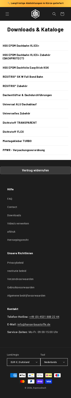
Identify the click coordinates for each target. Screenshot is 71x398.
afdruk (11, 231)
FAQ (9, 198)
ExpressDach (39, 388)
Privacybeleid (15, 262)
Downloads (14, 215)
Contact (12, 207)
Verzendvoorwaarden (20, 279)
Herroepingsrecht (18, 239)
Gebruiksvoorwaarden (20, 287)
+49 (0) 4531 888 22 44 (44, 316)
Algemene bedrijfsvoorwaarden (26, 295)
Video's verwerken (18, 223)
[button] (7, 14)
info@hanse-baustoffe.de (33, 324)
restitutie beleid (16, 270)
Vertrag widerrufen (35, 170)
